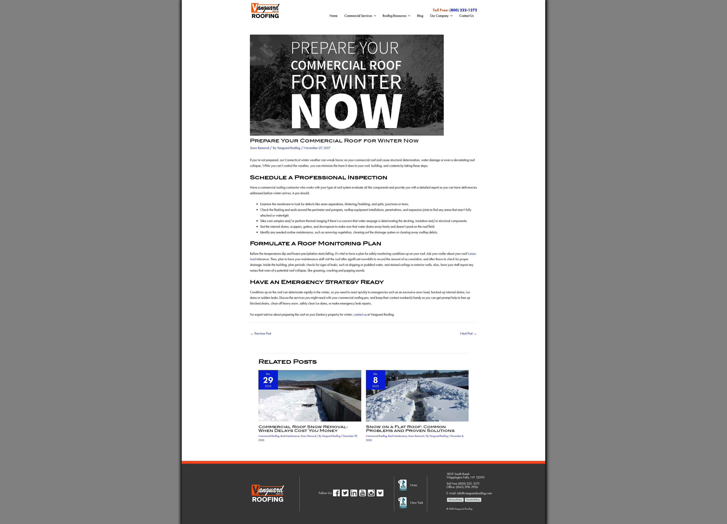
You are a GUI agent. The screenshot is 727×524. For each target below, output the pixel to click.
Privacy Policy (455, 499)
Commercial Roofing (268, 436)
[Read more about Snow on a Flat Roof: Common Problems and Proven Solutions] (417, 395)
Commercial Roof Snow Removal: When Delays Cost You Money (303, 428)
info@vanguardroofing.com (474, 493)
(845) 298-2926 (467, 487)
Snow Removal (259, 148)
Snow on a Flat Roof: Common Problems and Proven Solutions (410, 428)
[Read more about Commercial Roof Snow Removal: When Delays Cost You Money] (309, 395)
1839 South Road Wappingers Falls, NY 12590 (465, 475)
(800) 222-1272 (463, 10)
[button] (374, 15)
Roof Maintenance (290, 436)
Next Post (468, 333)
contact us (360, 314)
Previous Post (260, 333)
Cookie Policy (473, 499)
